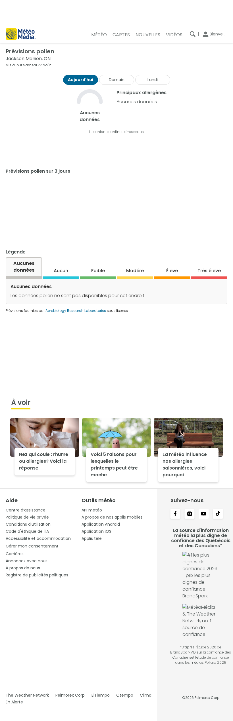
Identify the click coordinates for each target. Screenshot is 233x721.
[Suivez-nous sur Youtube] (204, 514)
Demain (116, 80)
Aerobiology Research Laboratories (75, 310)
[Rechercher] (192, 34)
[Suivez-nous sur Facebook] (175, 514)
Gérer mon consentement (32, 546)
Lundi (152, 80)
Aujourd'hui (80, 80)
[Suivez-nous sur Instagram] (189, 514)
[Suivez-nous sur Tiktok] (218, 514)
